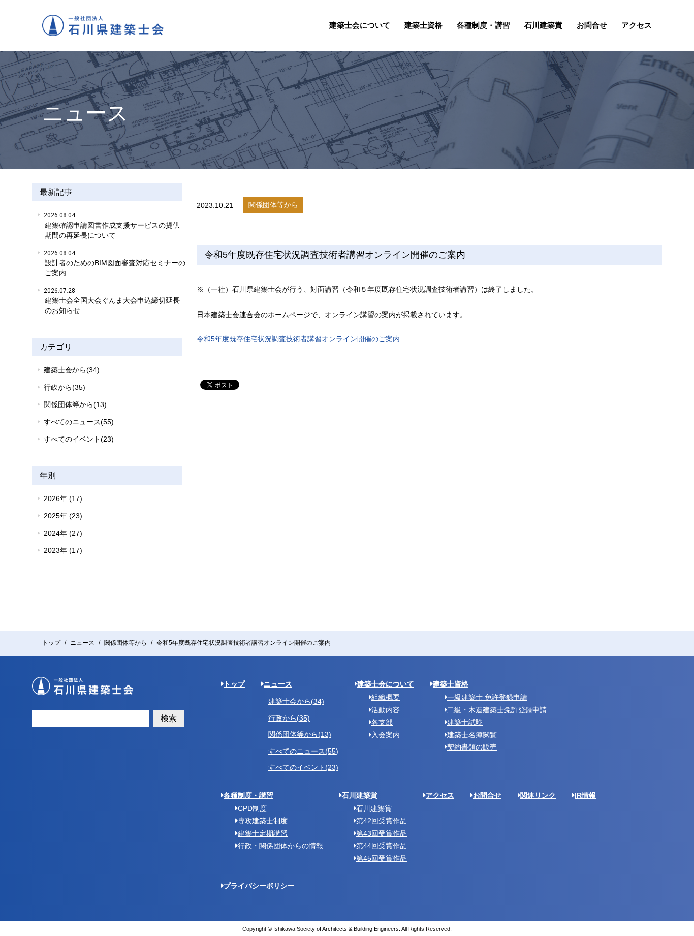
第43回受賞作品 (381, 833)
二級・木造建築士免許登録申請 (497, 710)
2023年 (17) (63, 550)
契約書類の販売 (472, 747)
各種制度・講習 (483, 25)
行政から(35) (64, 387)
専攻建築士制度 (263, 821)
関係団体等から (125, 642)
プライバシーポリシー (259, 886)
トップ (51, 642)
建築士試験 (465, 722)
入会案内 (385, 735)
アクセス (636, 25)
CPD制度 (252, 808)
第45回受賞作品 (381, 858)
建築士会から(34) (72, 370)
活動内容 (385, 710)
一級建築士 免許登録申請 (487, 697)
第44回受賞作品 (381, 845)
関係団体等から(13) (75, 404)
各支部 (382, 722)
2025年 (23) (63, 516)
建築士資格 (423, 25)
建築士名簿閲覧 (472, 735)
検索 (169, 718)
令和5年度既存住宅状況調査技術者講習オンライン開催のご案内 (298, 339)
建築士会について (359, 25)
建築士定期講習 (263, 833)
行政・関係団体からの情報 (280, 845)
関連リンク (538, 795)
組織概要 (385, 697)
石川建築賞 (543, 25)
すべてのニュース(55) (79, 422)
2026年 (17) (63, 498)
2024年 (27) (63, 533)
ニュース (82, 642)
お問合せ (592, 25)
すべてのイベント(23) (79, 439)
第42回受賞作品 (381, 821)
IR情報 (585, 795)
